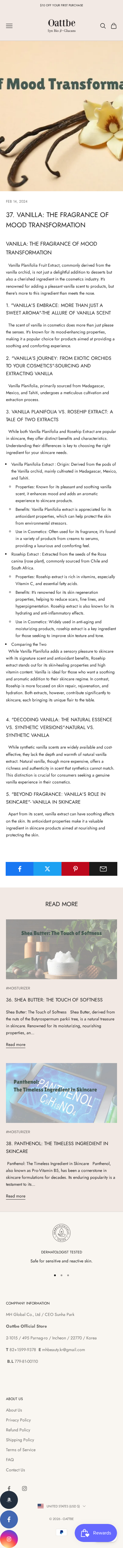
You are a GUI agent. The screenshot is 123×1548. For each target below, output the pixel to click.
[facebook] (9, 1519)
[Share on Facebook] (19, 868)
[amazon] (9, 1500)
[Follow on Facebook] (9, 1488)
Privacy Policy (18, 1420)
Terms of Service (21, 1450)
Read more (15, 1044)
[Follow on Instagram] (24, 1488)
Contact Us (15, 1470)
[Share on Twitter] (47, 868)
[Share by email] (103, 868)
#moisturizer (18, 988)
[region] (61, 1244)
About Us (14, 1410)
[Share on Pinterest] (75, 868)
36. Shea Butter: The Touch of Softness (54, 999)
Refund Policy (18, 1430)
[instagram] (9, 1539)
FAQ (10, 1460)
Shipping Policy (20, 1440)
